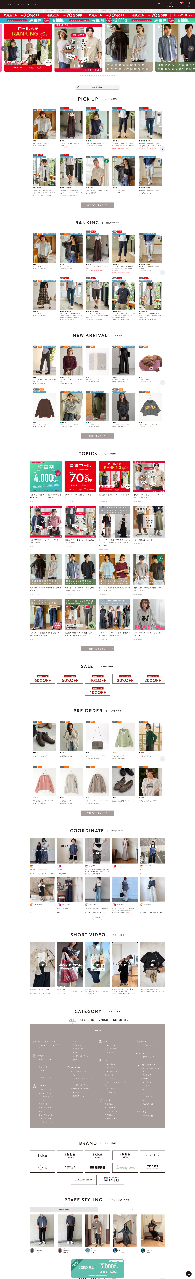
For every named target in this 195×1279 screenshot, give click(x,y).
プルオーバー (78, 1052)
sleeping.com (143, 11)
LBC (47, 11)
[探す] (189, 4)
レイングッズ (148, 1097)
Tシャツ (76, 1075)
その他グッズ (148, 1104)
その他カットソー (79, 1096)
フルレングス (110, 1089)
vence (112, 11)
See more (98, 917)
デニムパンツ (110, 1079)
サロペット (43, 1104)
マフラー (146, 1093)
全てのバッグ (148, 1045)
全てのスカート (111, 1104)
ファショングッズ (148, 1065)
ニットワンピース (46, 1118)
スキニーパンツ (111, 1071)
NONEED (121, 11)
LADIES (97, 1030)
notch (103, 11)
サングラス (147, 1082)
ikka (96, 11)
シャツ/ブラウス (111, 1049)
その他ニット (78, 1060)
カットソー (75, 1067)
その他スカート (111, 1118)
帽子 (144, 1100)
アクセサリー (148, 1075)
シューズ (144, 1053)
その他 (143, 1112)
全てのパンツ (110, 1064)
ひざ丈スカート (111, 1115)
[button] (4, 49)
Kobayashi (39, 1251)
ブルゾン (42, 1070)
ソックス (146, 1086)
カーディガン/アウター (82, 1056)
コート (41, 1063)
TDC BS (131, 11)
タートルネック (79, 1092)
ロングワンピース (46, 1100)
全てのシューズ (149, 1057)
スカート (107, 1100)
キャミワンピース (46, 1111)
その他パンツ (110, 1092)
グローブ (146, 1078)
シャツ (106, 1041)
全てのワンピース (46, 1089)
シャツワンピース (46, 1115)
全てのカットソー (79, 1071)
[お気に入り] (170, 4)
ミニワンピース (45, 1093)
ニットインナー (79, 1049)
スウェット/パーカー (81, 1089)
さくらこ (122, 1251)
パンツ (106, 1060)
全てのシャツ (110, 1045)
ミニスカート (110, 1107)
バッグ (143, 1041)
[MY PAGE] (159, 4)
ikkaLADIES (75, 11)
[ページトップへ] (189, 1274)
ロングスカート (111, 1111)
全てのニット (78, 1045)
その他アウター (45, 1078)
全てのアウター (45, 1059)
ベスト (41, 1074)
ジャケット (43, 1067)
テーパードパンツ (112, 1075)
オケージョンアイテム (46, 1041)
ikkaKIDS (87, 11)
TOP (53, 11)
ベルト (145, 1089)
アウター (41, 1056)
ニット (73, 1041)
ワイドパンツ (110, 1068)
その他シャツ (110, 1052)
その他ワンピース (46, 1122)
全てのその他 (148, 1116)
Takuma (94, 1251)
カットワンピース (46, 1107)
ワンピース (42, 1085)
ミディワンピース (46, 1097)
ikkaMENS (62, 11)
